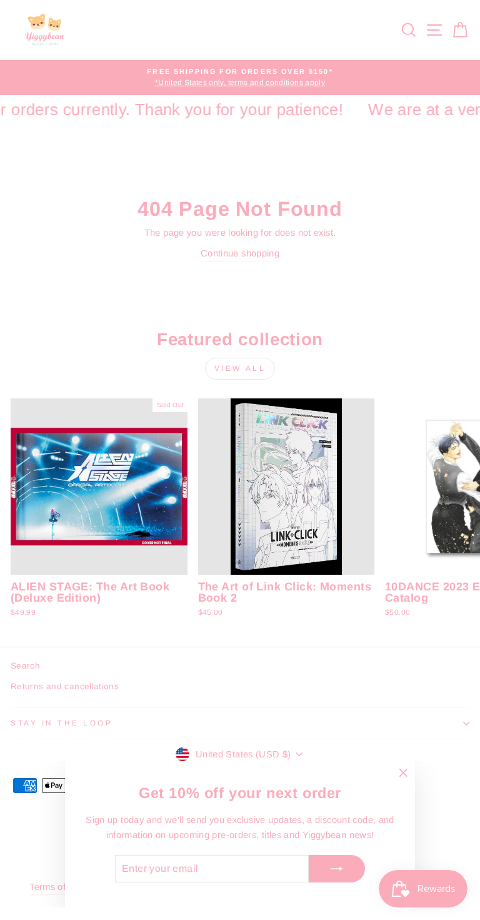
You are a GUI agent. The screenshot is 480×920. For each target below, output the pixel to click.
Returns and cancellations (65, 686)
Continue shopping (240, 253)
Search (25, 665)
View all (240, 368)
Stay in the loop (62, 723)
